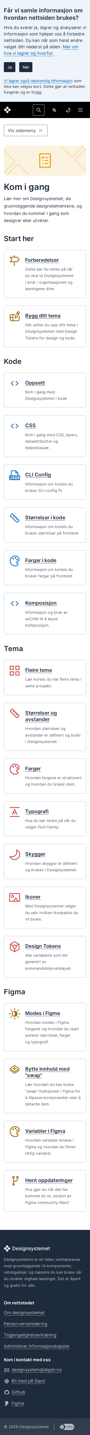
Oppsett (35, 383)
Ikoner (33, 897)
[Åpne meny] (80, 110)
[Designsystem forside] (7, 109)
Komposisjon (41, 603)
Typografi (36, 811)
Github (18, 1392)
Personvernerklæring (25, 1323)
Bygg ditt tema (42, 316)
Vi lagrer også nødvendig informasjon (38, 80)
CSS (30, 425)
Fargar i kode (40, 560)
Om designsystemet (24, 1312)
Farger (33, 769)
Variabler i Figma (45, 1131)
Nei (26, 67)
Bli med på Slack (28, 1380)
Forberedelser (42, 260)
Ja (9, 67)
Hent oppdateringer (49, 1180)
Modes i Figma (42, 1013)
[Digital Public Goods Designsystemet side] (64, 1426)
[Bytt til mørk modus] (68, 110)
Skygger (35, 854)
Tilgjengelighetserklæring (30, 1334)
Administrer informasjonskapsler (37, 1346)
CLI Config (38, 475)
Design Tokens (43, 946)
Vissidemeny (22, 130)
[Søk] (38, 110)
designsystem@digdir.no (37, 1369)
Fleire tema (38, 670)
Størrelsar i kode (45, 517)
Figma (18, 1403)
